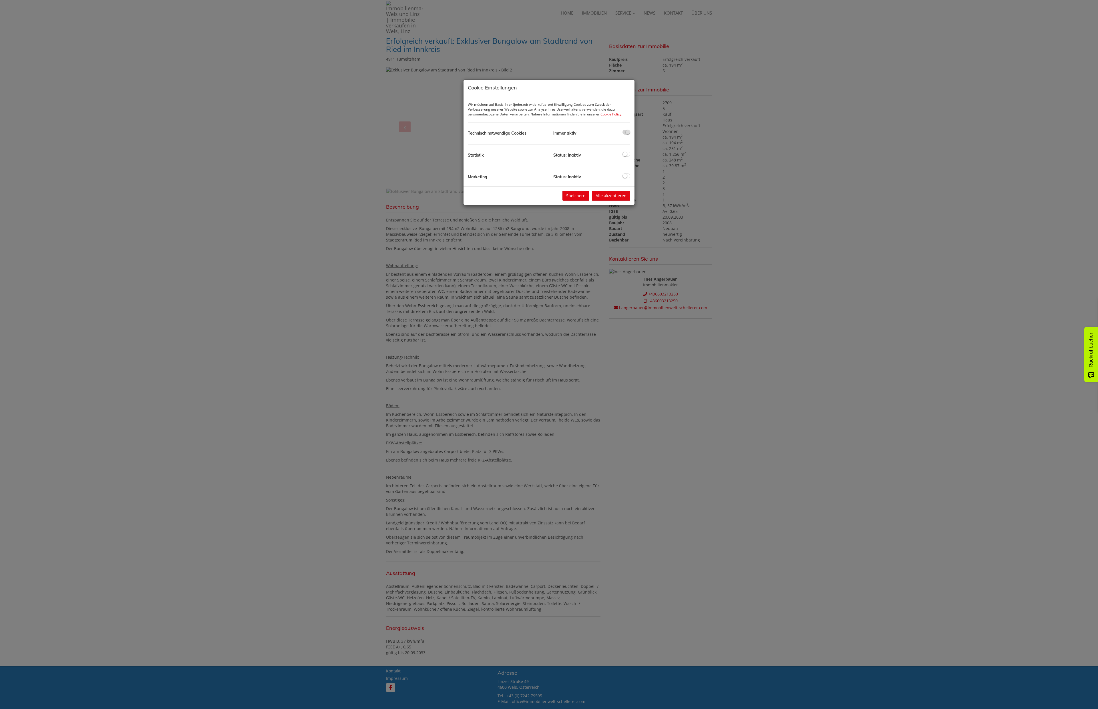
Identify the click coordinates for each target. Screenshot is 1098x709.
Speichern (576, 195)
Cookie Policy (610, 114)
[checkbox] (626, 132)
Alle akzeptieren (611, 195)
